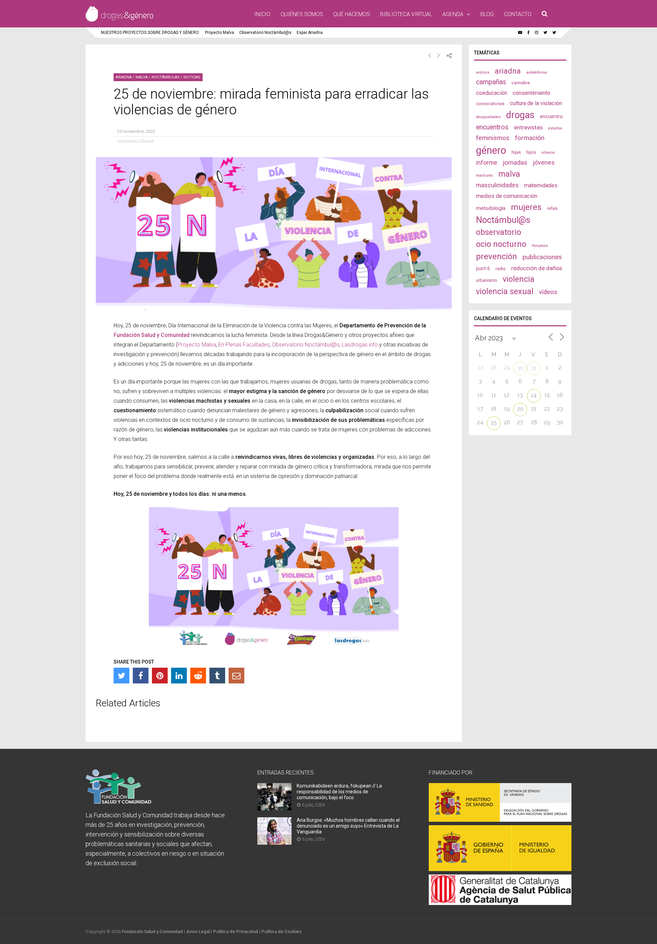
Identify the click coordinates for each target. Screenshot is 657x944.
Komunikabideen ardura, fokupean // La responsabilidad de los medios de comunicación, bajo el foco (339, 791)
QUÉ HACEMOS (351, 14)
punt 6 (483, 268)
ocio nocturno (501, 244)
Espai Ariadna (310, 32)
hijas (516, 152)
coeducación (491, 93)
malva (509, 174)
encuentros (492, 127)
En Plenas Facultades (244, 344)
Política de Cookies (281, 931)
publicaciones (542, 257)
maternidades (540, 185)
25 (494, 422)
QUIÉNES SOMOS (302, 14)
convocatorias (490, 103)
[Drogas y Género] (119, 20)
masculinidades (497, 185)
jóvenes (544, 162)
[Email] (236, 675)
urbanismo (486, 280)
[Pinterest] (160, 675)
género (491, 150)
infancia (548, 152)
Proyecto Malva (219, 32)
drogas (520, 115)
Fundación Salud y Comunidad (152, 335)
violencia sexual (504, 291)
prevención (496, 256)
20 (520, 409)
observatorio (498, 232)
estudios (555, 128)
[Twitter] (121, 675)
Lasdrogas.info (360, 344)
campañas (491, 82)
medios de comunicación (506, 196)
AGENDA (452, 14)
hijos (531, 152)
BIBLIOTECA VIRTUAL (406, 14)
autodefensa (536, 72)
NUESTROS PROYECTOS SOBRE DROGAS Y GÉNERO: (150, 32)
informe (486, 162)
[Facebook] (141, 675)
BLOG (487, 14)
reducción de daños (536, 268)
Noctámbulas (166, 77)
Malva (142, 77)
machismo (484, 175)
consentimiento (531, 93)
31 (534, 368)
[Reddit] (198, 675)
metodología (490, 208)
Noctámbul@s (503, 220)
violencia (518, 279)
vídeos (548, 292)
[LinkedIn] (179, 675)
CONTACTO (517, 14)
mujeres (526, 207)
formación (529, 138)
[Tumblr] (217, 675)
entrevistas (528, 127)
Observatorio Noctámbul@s (265, 32)
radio (500, 268)
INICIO (262, 14)
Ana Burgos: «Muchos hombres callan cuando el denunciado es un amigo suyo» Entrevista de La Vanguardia (348, 825)
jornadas (515, 162)
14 (534, 395)
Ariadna (124, 77)
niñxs (552, 208)
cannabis (521, 82)
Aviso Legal (198, 931)
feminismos (493, 138)
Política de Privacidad (235, 931)
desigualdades (488, 117)
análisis (482, 72)
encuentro (551, 116)
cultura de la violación (536, 103)
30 (520, 368)
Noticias (192, 77)
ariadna (508, 70)
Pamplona (540, 245)
